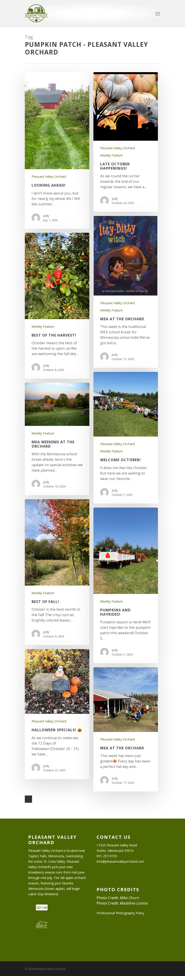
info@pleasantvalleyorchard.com (120, 861)
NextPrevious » (28, 799)
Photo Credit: (118, 897)
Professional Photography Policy (120, 913)
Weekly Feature (111, 155)
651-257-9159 (107, 856)
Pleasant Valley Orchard (49, 176)
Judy (46, 216)
